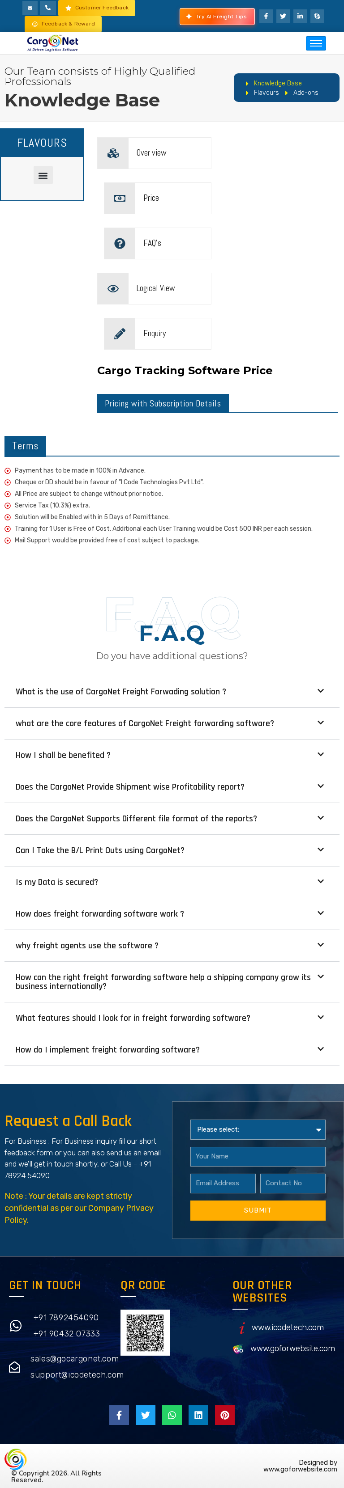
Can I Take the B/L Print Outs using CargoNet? (100, 850)
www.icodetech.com (288, 1327)
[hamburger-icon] (316, 43)
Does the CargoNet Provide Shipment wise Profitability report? (130, 787)
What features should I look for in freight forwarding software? (133, 1018)
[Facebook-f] (266, 16)
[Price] (119, 198)
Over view (152, 152)
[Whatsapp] (172, 1415)
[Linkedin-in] (300, 16)
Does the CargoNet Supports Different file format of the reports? (136, 818)
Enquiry (154, 333)
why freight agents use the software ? (87, 945)
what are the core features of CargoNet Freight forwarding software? (145, 723)
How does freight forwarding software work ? (100, 914)
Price (151, 197)
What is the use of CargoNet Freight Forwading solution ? (121, 692)
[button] (43, 175)
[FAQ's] (119, 243)
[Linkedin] (198, 1415)
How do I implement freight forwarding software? (108, 1050)
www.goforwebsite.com (292, 1348)
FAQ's (152, 243)
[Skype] (317, 16)
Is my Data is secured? (57, 882)
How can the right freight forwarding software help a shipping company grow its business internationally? (163, 982)
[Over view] (113, 153)
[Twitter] (283, 16)
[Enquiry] (119, 333)
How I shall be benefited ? (63, 755)
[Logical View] (113, 288)
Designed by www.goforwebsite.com (300, 1465)
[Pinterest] (225, 1415)
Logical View (156, 288)
